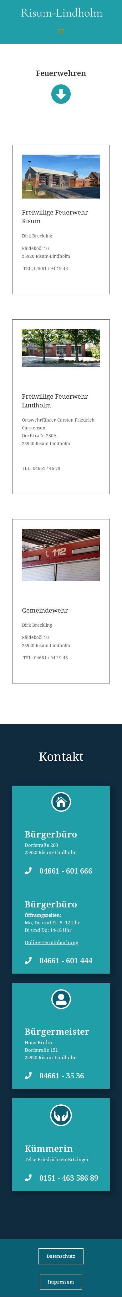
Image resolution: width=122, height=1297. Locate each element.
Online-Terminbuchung (51, 942)
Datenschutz (61, 1256)
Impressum (61, 1282)
